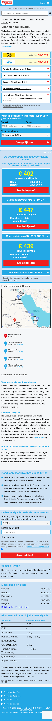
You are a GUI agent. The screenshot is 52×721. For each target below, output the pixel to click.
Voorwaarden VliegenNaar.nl (38, 547)
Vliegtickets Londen (11, 700)
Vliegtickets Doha (14, 357)
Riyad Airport (39, 437)
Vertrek (4, 122)
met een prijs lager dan (25, 519)
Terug (29, 122)
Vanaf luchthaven (9, 131)
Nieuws (5, 712)
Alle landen (14, 712)
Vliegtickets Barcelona (12, 696)
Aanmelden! (24, 555)
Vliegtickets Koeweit (15, 365)
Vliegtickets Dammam (15, 342)
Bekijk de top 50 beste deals (15, 607)
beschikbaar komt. (10, 528)
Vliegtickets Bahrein (14, 350)
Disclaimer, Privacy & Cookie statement (35, 712)
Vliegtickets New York (12, 692)
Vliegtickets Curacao (11, 704)
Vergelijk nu (24, 142)
